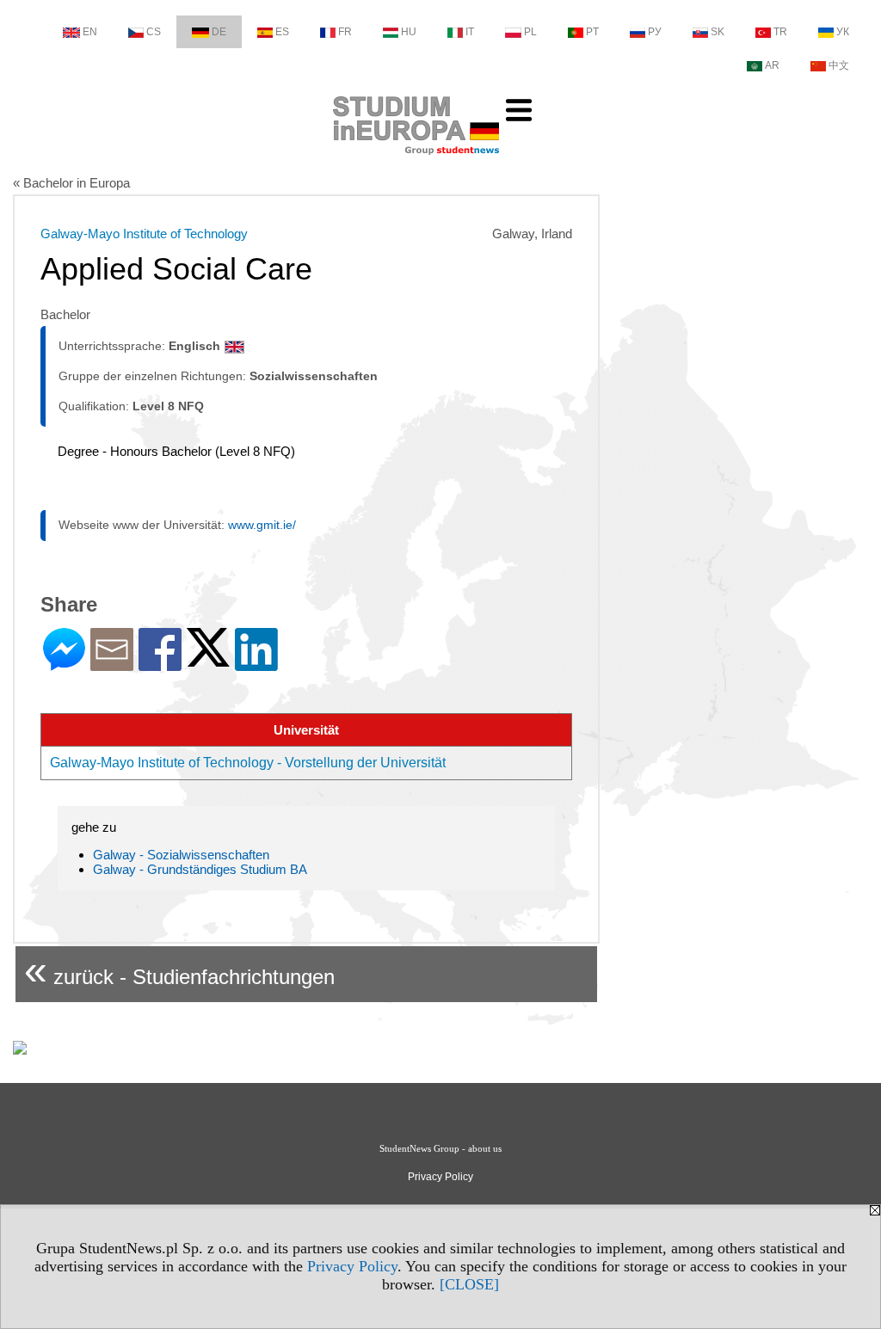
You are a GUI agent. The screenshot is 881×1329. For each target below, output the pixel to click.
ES (282, 32)
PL (530, 32)
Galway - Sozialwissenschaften (181, 854)
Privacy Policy (352, 1266)
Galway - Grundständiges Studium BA (200, 869)
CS (153, 32)
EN (90, 32)
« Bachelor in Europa (71, 182)
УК (842, 32)
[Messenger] (64, 663)
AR (772, 65)
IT (469, 32)
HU (408, 32)
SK (717, 32)
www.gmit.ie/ (262, 525)
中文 (839, 65)
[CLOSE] (469, 1284)
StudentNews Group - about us (440, 1148)
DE (219, 32)
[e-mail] (111, 663)
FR (345, 32)
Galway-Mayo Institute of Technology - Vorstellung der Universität (248, 762)
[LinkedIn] (256, 663)
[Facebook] (160, 663)
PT (592, 32)
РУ (655, 32)
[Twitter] (208, 659)
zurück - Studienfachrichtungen (179, 970)
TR (780, 32)
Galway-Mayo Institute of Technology (144, 233)
